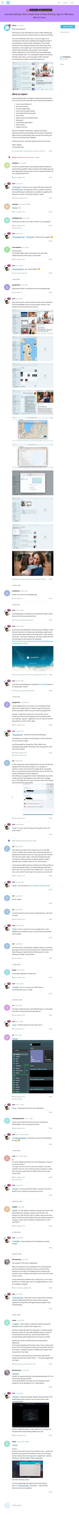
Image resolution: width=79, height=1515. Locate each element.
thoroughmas (19, 269)
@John (16, 1324)
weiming (31, 237)
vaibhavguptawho (20, 1138)
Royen (16, 1374)
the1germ (17, 187)
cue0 (16, 1189)
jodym (16, 987)
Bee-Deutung (18, 1298)
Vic (15, 1025)
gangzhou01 (18, 735)
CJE (15, 828)
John (16, 208)
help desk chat (44, 886)
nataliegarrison (19, 237)
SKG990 (16, 1241)
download (43, 684)
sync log (32, 886)
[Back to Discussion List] (2, 2)
